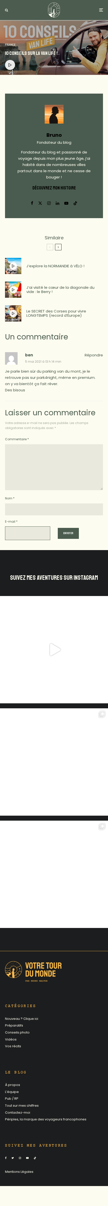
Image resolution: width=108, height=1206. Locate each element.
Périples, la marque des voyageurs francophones (45, 1119)
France (10, 45)
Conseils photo (17, 1032)
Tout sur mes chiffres (22, 1105)
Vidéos (11, 1039)
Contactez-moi (17, 1112)
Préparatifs (14, 1025)
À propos (12, 1084)
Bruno (54, 135)
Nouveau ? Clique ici (21, 1018)
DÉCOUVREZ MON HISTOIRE (54, 188)
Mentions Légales (19, 1171)
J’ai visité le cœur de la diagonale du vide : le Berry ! (60, 290)
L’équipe (12, 1091)
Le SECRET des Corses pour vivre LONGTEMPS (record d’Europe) (56, 313)
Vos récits (13, 1046)
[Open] (54, 649)
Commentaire (17, 439)
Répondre (94, 355)
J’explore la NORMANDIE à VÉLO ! (55, 266)
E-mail (11, 521)
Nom (10, 498)
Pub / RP (11, 1098)
